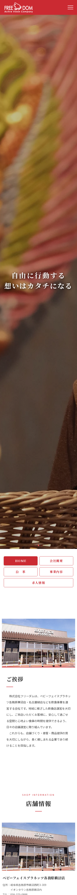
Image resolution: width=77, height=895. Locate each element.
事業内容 (56, 572)
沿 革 (21, 572)
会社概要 (56, 561)
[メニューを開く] (70, 7)
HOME (20, 561)
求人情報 (38, 583)
